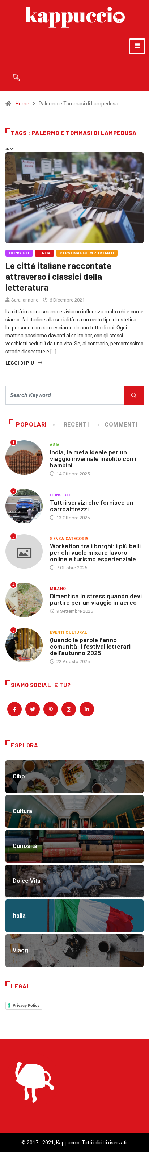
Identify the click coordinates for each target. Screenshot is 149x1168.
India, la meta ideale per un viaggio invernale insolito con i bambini (93, 458)
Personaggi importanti (87, 253)
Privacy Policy (26, 1005)
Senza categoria (69, 538)
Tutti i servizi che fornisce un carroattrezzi (91, 505)
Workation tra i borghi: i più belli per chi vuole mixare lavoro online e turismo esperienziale (95, 552)
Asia (55, 444)
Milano (58, 588)
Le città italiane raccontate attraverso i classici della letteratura (58, 276)
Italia (44, 253)
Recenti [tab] (76, 424)
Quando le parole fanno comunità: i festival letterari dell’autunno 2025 (90, 646)
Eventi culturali (69, 632)
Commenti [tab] (121, 424)
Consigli (19, 253)
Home (22, 104)
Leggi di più (19, 363)
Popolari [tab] (31, 424)
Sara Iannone (24, 300)
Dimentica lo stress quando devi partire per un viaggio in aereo (96, 599)
